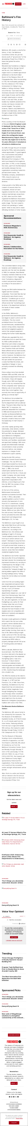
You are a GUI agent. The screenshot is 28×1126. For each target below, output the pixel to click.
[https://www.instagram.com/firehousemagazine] (11, 1097)
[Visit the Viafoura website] (22, 923)
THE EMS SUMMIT (14, 1107)
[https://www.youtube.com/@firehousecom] (18, 1097)
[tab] (6, 916)
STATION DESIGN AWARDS (13, 1109)
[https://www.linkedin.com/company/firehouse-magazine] (14, 1097)
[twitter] (14, 44)
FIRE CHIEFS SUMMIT (14, 1106)
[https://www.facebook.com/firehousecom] (9, 1097)
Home (3, 12)
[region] (14, 920)
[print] (25, 44)
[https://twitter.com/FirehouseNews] (16, 1097)
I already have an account (14, 940)
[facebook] (8, 44)
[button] (3, 4)
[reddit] (17, 44)
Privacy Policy (19, 1118)
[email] (19, 44)
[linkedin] (11, 44)
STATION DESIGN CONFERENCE (14, 1104)
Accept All (14, 1122)
